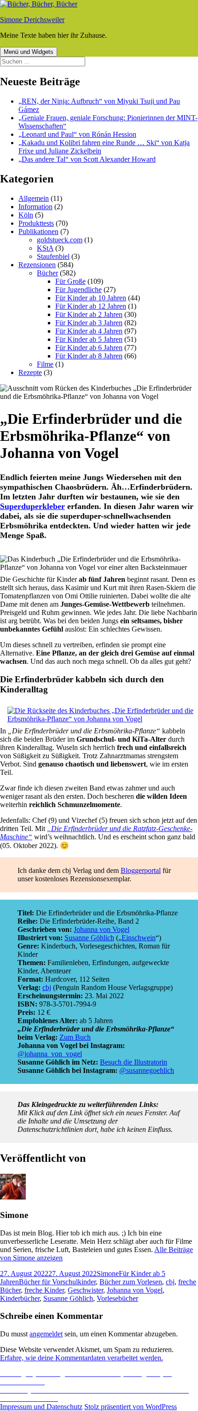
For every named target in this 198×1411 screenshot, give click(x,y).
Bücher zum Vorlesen (130, 1282)
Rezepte (30, 372)
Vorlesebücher (117, 1298)
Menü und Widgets (28, 51)
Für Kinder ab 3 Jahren (88, 323)
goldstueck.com (59, 240)
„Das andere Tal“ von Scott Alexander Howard (87, 159)
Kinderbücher (20, 1298)
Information (35, 207)
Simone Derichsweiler (32, 19)
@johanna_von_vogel (49, 1054)
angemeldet (46, 1334)
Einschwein (139, 938)
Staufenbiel (53, 256)
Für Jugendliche (78, 289)
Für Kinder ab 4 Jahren (88, 331)
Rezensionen (37, 265)
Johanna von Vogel (101, 929)
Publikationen (38, 231)
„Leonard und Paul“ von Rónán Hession (77, 134)
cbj (46, 987)
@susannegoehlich (146, 1070)
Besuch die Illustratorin (133, 1062)
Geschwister (85, 1290)
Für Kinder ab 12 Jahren (90, 306)
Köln (25, 215)
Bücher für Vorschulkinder (57, 1282)
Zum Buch (75, 1037)
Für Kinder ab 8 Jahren (88, 356)
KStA (45, 248)
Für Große (70, 281)
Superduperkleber (32, 506)
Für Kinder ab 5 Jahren (88, 339)
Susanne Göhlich (89, 938)
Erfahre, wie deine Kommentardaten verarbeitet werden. (81, 1358)
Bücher (47, 273)
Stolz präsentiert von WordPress (130, 1407)
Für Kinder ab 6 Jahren (88, 347)
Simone (108, 1273)
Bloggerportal (141, 870)
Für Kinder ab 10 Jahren (90, 298)
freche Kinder (44, 1290)
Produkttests (36, 223)
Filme (45, 364)
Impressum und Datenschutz (41, 1407)
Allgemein (33, 198)
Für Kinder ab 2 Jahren (88, 314)
